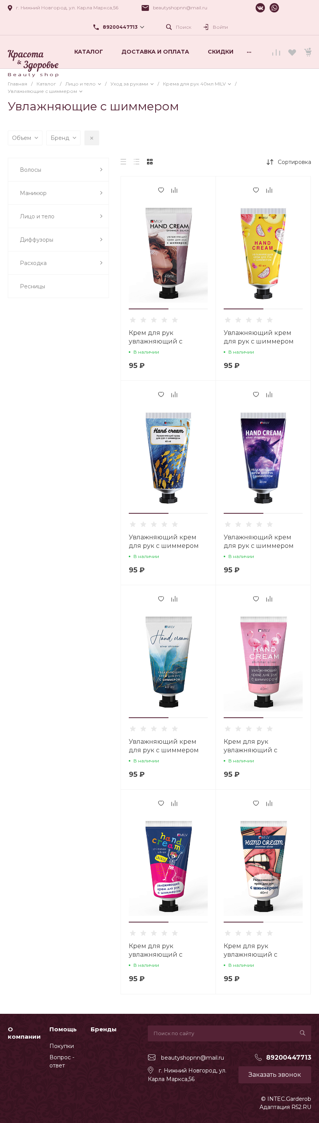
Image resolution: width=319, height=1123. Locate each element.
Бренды (104, 1029)
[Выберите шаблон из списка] (33, 51)
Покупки (61, 1046)
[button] (148, 513)
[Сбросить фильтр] (91, 138)
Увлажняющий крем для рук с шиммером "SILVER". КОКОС (164, 750)
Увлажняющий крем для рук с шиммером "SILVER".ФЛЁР (164, 546)
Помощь (63, 1029)
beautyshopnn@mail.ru (180, 7)
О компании (24, 1033)
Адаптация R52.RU (285, 1107)
